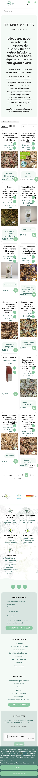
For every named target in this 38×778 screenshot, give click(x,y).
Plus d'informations (7, 763)
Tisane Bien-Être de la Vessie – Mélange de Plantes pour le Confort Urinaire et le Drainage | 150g (28, 192)
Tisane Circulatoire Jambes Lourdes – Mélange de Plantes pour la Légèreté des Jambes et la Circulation (28, 422)
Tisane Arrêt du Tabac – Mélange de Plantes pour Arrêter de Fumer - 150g (28, 137)
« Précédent (7, 475)
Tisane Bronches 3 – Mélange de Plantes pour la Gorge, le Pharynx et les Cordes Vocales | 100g (9, 307)
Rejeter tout (19, 773)
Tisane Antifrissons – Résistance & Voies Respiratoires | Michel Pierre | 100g (10, 137)
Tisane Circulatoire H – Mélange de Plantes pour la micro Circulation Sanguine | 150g (10, 419)
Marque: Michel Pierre (9, 122)
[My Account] (31, 3)
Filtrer (4, 126)
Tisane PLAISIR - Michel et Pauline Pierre (10, 147)
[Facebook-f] (13, 587)
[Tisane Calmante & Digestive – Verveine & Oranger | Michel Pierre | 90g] (28, 328)
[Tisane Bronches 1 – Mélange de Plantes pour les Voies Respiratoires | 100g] (28, 272)
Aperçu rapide (14, 148)
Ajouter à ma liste (14, 143)
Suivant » (21, 479)
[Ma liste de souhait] (27, 3)
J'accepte (19, 767)
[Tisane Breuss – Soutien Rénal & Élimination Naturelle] (9, 270)
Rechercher (33, 11)
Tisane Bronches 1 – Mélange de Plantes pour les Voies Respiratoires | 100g (28, 251)
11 (14, 479)
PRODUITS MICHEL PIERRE (9, 362)
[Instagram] (25, 587)
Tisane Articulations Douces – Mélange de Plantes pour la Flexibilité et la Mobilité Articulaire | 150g (10, 193)
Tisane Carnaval (9, 358)
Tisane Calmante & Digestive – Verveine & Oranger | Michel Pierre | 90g (28, 306)
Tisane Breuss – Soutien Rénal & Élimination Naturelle (9, 250)
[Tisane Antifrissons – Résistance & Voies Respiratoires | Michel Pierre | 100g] (9, 159)
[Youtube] (19, 587)
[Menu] (3, 3)
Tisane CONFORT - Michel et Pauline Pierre (28, 147)
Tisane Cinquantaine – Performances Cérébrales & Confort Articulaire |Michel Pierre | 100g (28, 364)
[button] (19, 628)
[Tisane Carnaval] (9, 374)
